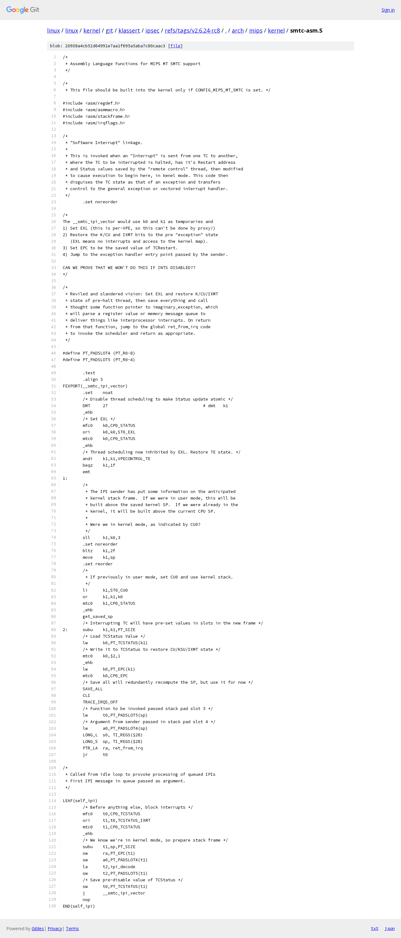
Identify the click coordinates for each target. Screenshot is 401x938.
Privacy (55, 928)
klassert (129, 30)
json (390, 928)
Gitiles (38, 928)
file (175, 46)
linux (53, 30)
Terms (72, 928)
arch (238, 30)
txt (374, 928)
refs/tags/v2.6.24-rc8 (192, 30)
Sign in (388, 10)
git (109, 30)
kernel (91, 30)
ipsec (152, 30)
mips (256, 30)
